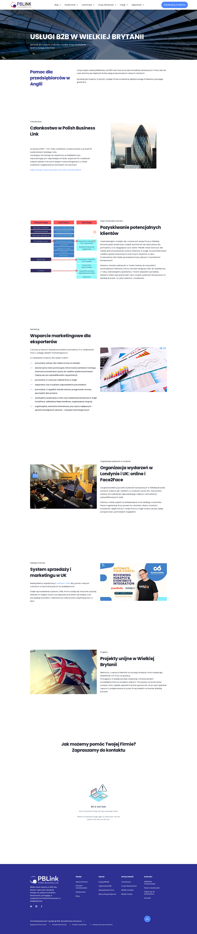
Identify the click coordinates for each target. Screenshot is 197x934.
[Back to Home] (20, 9)
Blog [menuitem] (77, 896)
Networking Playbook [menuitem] (107, 894)
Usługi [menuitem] (101, 877)
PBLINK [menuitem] (79, 877)
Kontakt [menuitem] (148, 877)
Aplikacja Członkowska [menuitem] (149, 882)
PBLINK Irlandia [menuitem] (127, 890)
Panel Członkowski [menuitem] (151, 888)
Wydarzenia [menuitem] (81, 892)
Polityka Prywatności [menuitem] (59, 924)
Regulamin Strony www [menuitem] (38, 924)
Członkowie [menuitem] (126, 882)
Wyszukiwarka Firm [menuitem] (106, 890)
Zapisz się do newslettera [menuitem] (149, 893)
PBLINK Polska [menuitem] (126, 894)
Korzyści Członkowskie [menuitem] (81, 886)
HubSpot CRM (63, 583)
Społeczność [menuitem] (127, 877)
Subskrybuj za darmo (175, 4)
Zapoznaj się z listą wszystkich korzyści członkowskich (55, 170)
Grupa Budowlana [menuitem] (129, 886)
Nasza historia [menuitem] (82, 882)
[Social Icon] (31, 906)
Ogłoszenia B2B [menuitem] (104, 886)
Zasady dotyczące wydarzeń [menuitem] (102, 924)
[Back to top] (147, 919)
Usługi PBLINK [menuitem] (103, 882)
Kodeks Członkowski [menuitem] (79, 924)
